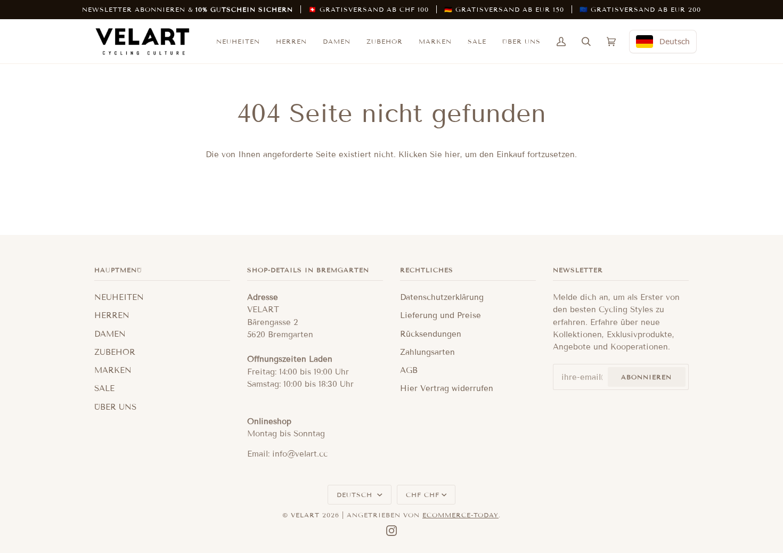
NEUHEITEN (119, 297)
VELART (305, 515)
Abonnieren (646, 377)
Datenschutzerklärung (442, 297)
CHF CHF (422, 495)
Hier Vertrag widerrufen (446, 388)
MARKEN (113, 370)
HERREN (111, 315)
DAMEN (110, 334)
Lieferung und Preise (440, 315)
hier (452, 154)
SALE (104, 388)
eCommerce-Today (460, 515)
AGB (409, 370)
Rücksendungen (430, 334)
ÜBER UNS (115, 407)
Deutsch (356, 495)
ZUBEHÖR (114, 352)
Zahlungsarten (427, 352)
